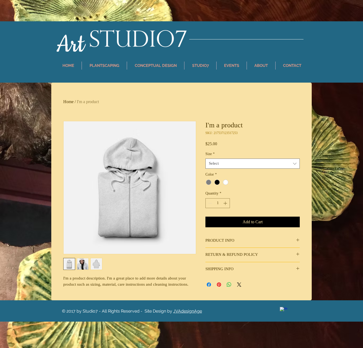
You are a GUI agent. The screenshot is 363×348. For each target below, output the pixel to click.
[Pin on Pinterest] (219, 284)
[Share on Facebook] (209, 284)
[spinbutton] (217, 203)
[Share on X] (239, 284)
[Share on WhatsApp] (229, 284)
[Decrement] (209, 203)
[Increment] (225, 203)
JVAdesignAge (187, 311)
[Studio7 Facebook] (283, 310)
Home (68, 101)
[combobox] (252, 164)
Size (210, 154)
